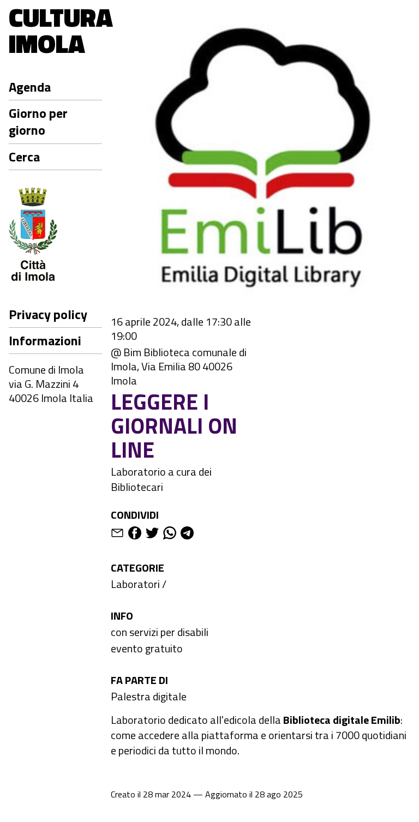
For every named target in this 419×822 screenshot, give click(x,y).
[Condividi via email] (117, 534)
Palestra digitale (149, 696)
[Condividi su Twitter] (152, 534)
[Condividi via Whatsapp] (169, 534)
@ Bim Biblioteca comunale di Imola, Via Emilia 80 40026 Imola (179, 366)
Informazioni (45, 340)
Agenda (30, 87)
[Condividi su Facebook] (134, 534)
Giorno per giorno (38, 121)
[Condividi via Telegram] (187, 534)
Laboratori (135, 583)
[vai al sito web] (55, 236)
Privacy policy (48, 314)
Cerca (24, 156)
